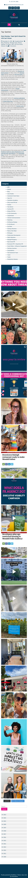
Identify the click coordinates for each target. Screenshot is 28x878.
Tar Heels (8, 44)
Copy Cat (9, 198)
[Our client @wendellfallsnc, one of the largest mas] (14, 545)
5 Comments (13, 46)
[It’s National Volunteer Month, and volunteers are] (14, 705)
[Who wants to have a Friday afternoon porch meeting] (14, 652)
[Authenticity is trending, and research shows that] (14, 732)
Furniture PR (10, 209)
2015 (4, 840)
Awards (9, 189)
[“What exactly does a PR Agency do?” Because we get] (14, 491)
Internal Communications (13, 218)
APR (8, 187)
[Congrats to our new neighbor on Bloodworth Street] (14, 679)
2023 (4, 815)
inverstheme (14, 876)
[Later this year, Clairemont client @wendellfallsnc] (14, 465)
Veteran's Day (4, 46)
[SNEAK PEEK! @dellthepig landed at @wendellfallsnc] (14, 304)
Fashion (9, 204)
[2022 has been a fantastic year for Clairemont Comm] (14, 358)
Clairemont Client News (13, 196)
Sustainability (10, 250)
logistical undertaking (19, 98)
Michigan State (13, 43)
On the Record (10, 224)
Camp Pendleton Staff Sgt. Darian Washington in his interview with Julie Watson (13, 151)
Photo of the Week (12, 231)
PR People (9, 233)
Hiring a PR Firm (11, 211)
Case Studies (10, 194)
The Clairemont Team (12, 253)
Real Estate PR (11, 242)
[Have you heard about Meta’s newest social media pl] (14, 278)
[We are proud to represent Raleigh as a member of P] (14, 331)
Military (20, 43)
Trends (9, 257)
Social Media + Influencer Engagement (17, 246)
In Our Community (12, 213)
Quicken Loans (20, 106)
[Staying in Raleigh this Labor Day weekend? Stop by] (14, 572)
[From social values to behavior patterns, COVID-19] (14, 759)
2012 (4, 850)
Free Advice (10, 207)
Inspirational (10, 215)
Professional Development (13, 235)
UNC (12, 44)
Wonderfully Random (12, 259)
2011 (4, 853)
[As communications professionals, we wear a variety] (14, 385)
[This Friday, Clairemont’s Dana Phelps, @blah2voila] (14, 411)
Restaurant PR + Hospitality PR (15, 244)
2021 (4, 821)
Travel (8, 255)
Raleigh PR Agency (12, 239)
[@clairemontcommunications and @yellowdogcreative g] (14, 438)
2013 (4, 847)
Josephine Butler (19, 41)
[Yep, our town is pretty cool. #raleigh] (14, 625)
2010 (4, 857)
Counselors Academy (12, 200)
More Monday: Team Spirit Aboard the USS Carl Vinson (13, 37)
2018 (4, 831)
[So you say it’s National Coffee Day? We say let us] (14, 518)
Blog (2, 43)
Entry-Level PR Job (12, 202)
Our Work (9, 226)
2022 (4, 818)
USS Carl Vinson (18, 44)
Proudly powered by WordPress (9, 875)
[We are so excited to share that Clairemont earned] (14, 785)
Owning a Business (12, 229)
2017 (4, 834)
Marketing (6, 43)
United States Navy (8, 101)
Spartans (3, 44)
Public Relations (11, 237)
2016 (4, 837)
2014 (4, 844)
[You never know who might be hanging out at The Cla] (14, 598)
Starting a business (12, 248)
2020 (4, 824)
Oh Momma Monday (12, 222)
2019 (4, 827)
